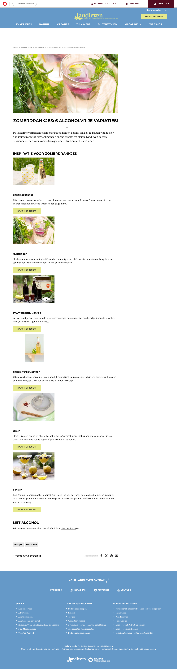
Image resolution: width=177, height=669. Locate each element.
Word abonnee (154, 16)
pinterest (103, 590)
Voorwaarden (150, 649)
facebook (56, 590)
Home (15, 47)
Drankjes (39, 47)
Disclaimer (89, 649)
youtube (126, 590)
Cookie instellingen (121, 649)
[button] (161, 4)
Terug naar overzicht (28, 556)
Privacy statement (103, 649)
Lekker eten (26, 47)
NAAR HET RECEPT (26, 211)
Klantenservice (153, 10)
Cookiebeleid (137, 649)
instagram (80, 590)
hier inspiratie (68, 528)
